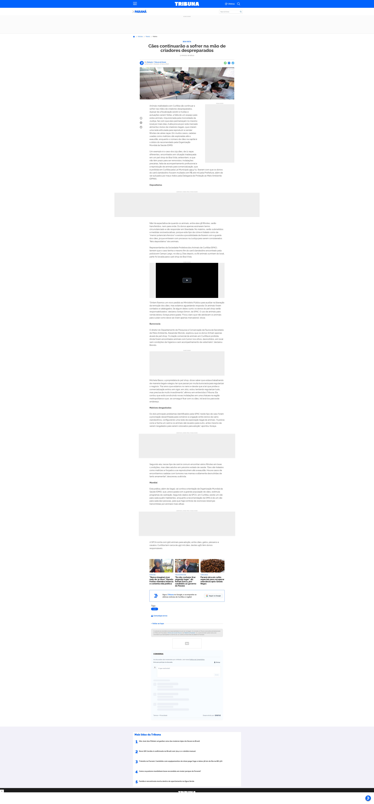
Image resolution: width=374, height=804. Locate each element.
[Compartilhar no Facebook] (229, 63)
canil (154, 609)
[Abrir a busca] (238, 4)
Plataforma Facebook (189, 633)
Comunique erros (160, 616)
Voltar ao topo (158, 623)
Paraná (140, 11)
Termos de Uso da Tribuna (175, 633)
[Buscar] (241, 11)
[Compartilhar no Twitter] (233, 63)
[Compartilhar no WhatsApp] (225, 63)
